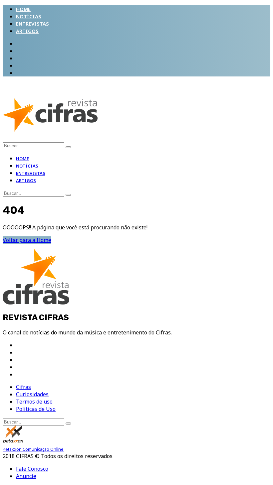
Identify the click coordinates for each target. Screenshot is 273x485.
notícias (28, 16)
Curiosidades (32, 394)
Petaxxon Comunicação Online (33, 449)
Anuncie (26, 476)
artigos (27, 31)
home (23, 9)
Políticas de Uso (36, 409)
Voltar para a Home (27, 240)
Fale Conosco (32, 468)
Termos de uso (34, 401)
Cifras (23, 387)
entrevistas (32, 23)
